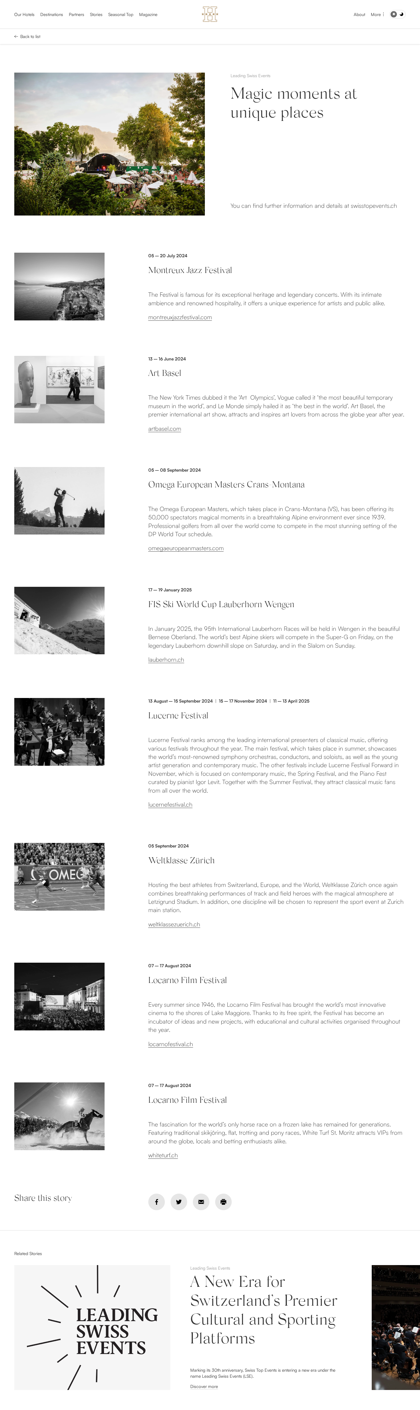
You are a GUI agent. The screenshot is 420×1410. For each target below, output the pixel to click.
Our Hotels (24, 14)
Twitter (179, 1202)
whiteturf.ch (163, 1155)
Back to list (30, 36)
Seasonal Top (120, 14)
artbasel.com (164, 428)
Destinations (51, 14)
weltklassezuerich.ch (174, 924)
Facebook (156, 1202)
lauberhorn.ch (166, 659)
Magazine (148, 14)
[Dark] (397, 14)
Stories (96, 14)
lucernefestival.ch (170, 804)
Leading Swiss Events (251, 75)
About (359, 14)
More (376, 14)
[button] (397, 1327)
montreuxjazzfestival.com (180, 317)
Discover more (204, 1386)
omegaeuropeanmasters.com (186, 548)
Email (201, 1202)
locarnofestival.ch (170, 1044)
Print (223, 1202)
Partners (76, 14)
